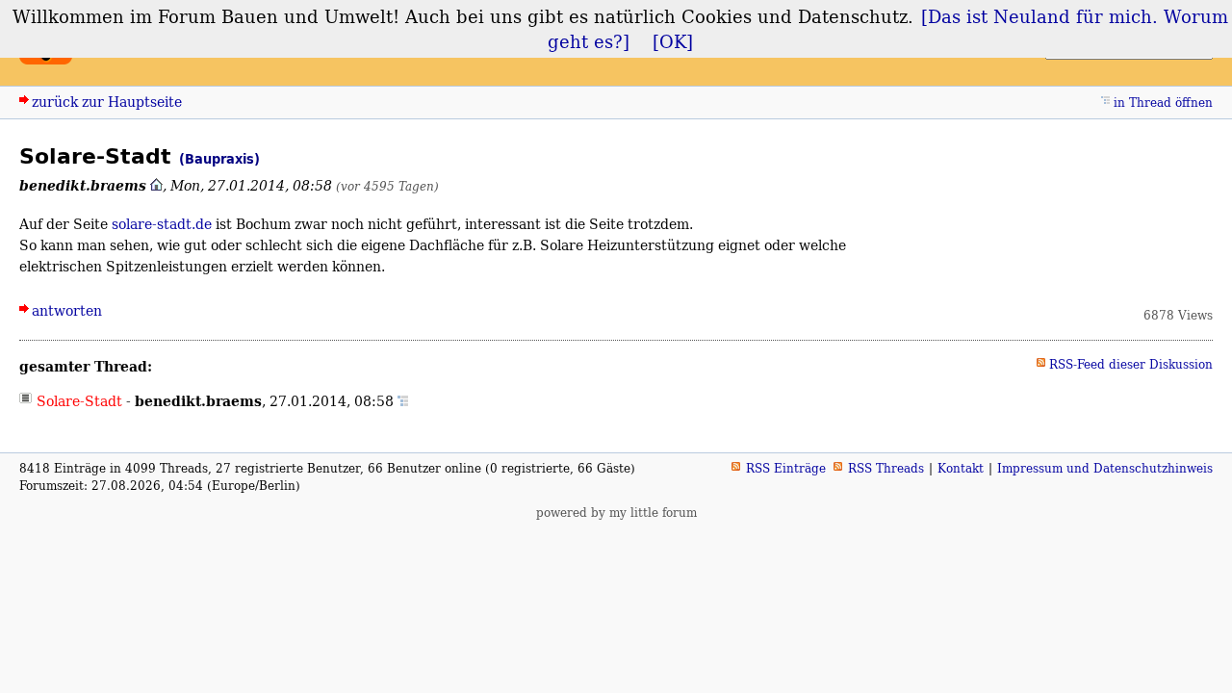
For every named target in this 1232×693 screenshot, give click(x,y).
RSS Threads (886, 468)
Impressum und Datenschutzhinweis (1105, 468)
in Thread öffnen (1163, 102)
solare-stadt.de (162, 224)
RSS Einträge (786, 468)
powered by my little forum (616, 512)
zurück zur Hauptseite (107, 101)
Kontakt (960, 468)
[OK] (673, 41)
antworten (67, 310)
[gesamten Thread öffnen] (403, 401)
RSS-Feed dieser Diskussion (1131, 364)
